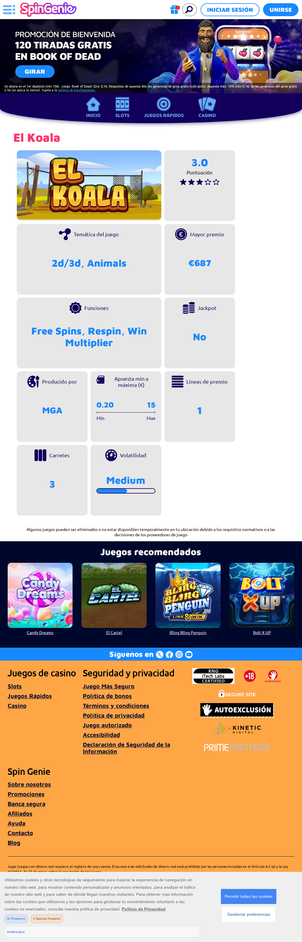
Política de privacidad (114, 715)
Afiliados (20, 813)
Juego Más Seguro (108, 686)
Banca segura (26, 803)
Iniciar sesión (230, 9)
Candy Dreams (40, 632)
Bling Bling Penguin (188, 632)
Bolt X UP (262, 632)
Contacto (20, 832)
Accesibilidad (101, 734)
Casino (207, 115)
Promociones (26, 794)
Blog (14, 842)
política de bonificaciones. (77, 90)
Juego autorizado (107, 725)
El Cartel (114, 632)
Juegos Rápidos (164, 115)
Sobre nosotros (29, 784)
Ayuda (16, 823)
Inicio (93, 115)
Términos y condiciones (116, 705)
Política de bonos (107, 695)
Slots (122, 115)
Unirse (281, 9)
